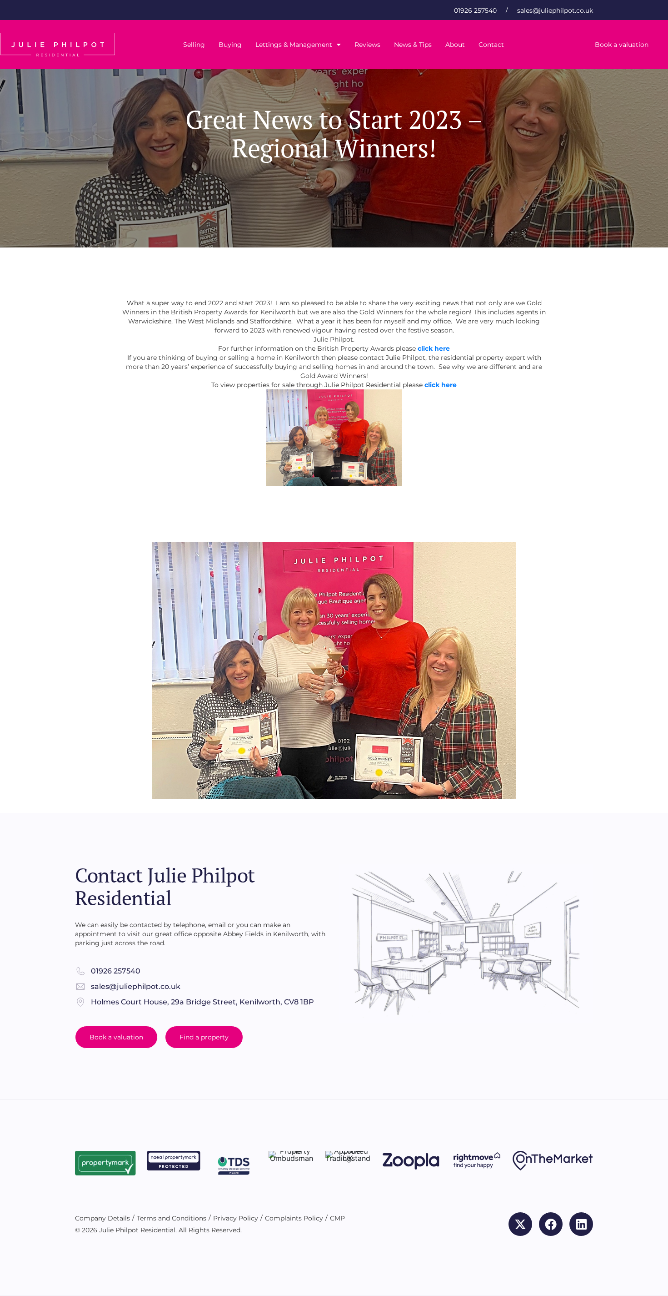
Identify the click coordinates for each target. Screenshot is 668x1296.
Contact (491, 44)
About (455, 44)
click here (440, 385)
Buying (230, 44)
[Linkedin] (581, 1224)
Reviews (367, 44)
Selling (194, 44)
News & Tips (413, 44)
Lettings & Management (293, 44)
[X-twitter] (520, 1224)
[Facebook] (551, 1224)
